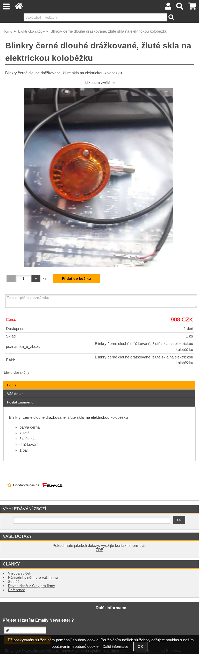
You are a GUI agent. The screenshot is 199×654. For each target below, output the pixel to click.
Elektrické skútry (16, 372)
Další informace (115, 647)
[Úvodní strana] (18, 8)
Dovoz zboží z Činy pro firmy (31, 586)
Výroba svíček (19, 573)
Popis (11, 385)
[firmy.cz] (35, 492)
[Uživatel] (168, 8)
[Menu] (6, 6)
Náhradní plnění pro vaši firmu (33, 577)
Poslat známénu (20, 402)
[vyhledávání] (180, 8)
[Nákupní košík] (192, 8)
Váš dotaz (15, 394)
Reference (16, 590)
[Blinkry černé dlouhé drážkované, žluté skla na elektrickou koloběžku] (99, 177)
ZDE (99, 550)
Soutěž (13, 582)
